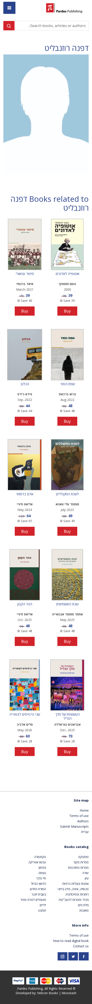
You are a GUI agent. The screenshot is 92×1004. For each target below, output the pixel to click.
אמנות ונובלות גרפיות (75, 883)
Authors (83, 821)
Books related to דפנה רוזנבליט (49, 203)
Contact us (81, 946)
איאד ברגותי (24, 284)
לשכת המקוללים (67, 494)
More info (80, 925)
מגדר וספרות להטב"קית (74, 900)
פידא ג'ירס (24, 394)
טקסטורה (40, 857)
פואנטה (84, 910)
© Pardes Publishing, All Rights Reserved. (46, 988)
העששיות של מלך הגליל (67, 716)
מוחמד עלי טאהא (67, 504)
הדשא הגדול (38, 883)
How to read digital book (71, 941)
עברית (85, 832)
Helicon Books (47, 993)
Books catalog (76, 847)
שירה (85, 873)
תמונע (42, 910)
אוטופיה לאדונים (67, 274)
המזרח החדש (38, 889)
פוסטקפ (83, 857)
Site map (81, 800)
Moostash (69, 993)
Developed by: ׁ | (46, 993)
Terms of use (79, 816)
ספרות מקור (81, 862)
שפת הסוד (67, 384)
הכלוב (24, 384)
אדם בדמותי (24, 494)
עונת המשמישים (67, 604)
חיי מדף (41, 878)
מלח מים (83, 905)
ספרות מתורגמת (78, 867)
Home (84, 810)
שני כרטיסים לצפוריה (24, 714)
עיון (87, 878)
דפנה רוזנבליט (66, 48)
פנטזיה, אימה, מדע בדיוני (73, 889)
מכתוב (42, 867)
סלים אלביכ (25, 724)
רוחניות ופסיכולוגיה (77, 894)
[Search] (9, 25)
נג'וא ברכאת (67, 394)
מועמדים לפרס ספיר (33, 900)
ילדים (43, 905)
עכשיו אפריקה (37, 862)
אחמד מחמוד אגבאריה (67, 614)
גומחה (42, 873)
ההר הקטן (24, 604)
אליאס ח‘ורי (25, 504)
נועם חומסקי (67, 284)
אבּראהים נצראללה (67, 724)
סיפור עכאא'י (25, 274)
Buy (67, 311)
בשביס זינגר (38, 894)
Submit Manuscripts (74, 826)
